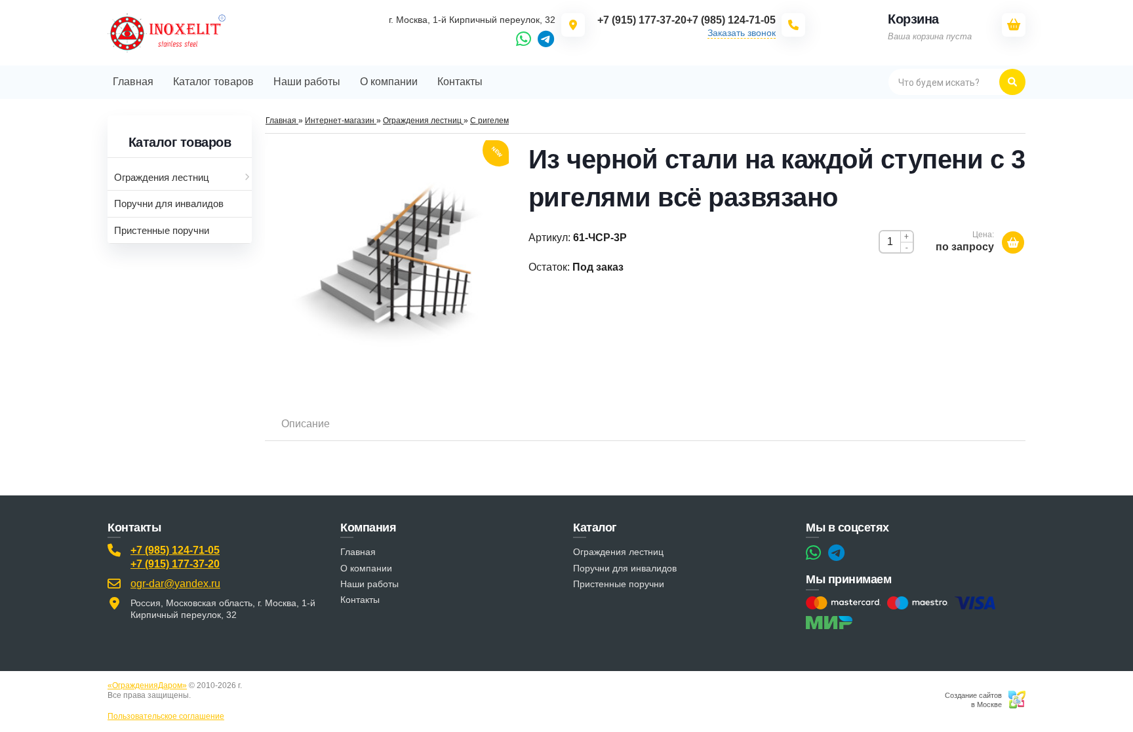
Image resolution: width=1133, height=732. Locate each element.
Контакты (360, 599)
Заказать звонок (741, 33)
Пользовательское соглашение (166, 716)
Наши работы (369, 584)
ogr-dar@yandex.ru (175, 583)
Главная (358, 552)
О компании (366, 568)
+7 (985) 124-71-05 (175, 550)
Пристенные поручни (618, 584)
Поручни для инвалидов (625, 568)
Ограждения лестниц (618, 552)
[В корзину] (1013, 242)
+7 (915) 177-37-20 (175, 563)
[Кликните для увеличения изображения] (387, 262)
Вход (202, 695)
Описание (305, 423)
